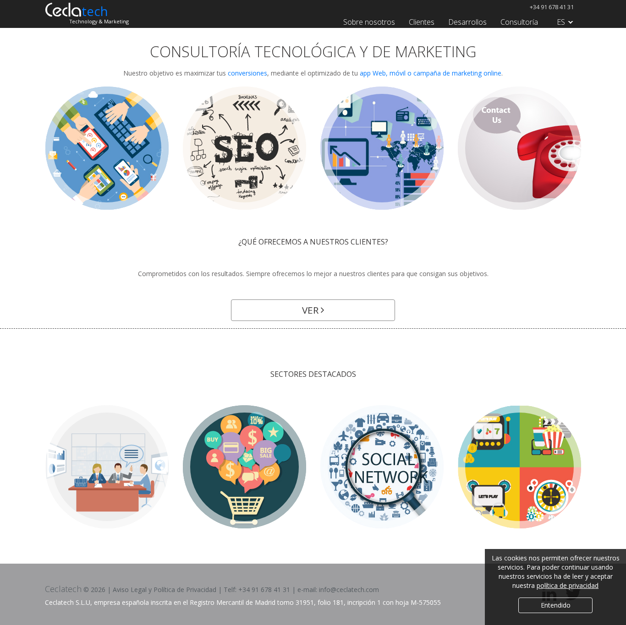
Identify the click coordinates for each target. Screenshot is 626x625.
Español (563, 45)
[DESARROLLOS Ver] (107, 148)
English (563, 68)
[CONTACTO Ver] (519, 148)
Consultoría (519, 22)
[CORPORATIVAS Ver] (107, 466)
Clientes (421, 22)
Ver (311, 310)
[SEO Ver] (244, 148)
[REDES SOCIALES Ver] (382, 466)
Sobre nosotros (369, 22)
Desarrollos (467, 22)
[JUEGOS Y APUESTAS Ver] (519, 466)
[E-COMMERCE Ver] (244, 466)
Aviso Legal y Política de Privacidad (164, 589)
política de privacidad (568, 585)
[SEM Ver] (382, 148)
